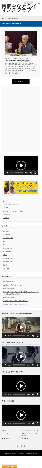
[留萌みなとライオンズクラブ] (19, 7)
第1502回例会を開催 (9, 297)
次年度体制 (6, 268)
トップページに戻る (21, 81)
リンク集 (5, 207)
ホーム (5, 201)
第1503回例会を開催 (9, 288)
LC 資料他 (6, 218)
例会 (4, 244)
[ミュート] (31, 172)
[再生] (7, 172)
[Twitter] (17, 445)
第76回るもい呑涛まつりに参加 (12, 285)
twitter (28, 2)
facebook (31, 2)
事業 (4, 241)
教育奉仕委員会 (7, 261)
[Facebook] (21, 445)
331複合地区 (6, 234)
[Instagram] (25, 445)
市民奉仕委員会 (7, 258)
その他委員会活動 (8, 238)
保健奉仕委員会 (7, 248)
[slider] (19, 172)
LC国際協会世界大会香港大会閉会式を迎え (15, 301)
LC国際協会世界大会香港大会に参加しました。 (16, 304)
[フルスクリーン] (35, 172)
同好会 (5, 255)
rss (25, 2)
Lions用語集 (6, 214)
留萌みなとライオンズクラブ (19, 453)
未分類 (5, 265)
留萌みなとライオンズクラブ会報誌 (13, 211)
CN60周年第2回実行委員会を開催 (17, 61)
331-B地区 (15, 58)
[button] (21, 165)
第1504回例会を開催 (9, 281)
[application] (21, 165)
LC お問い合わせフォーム (10, 204)
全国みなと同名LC (24, 58)
